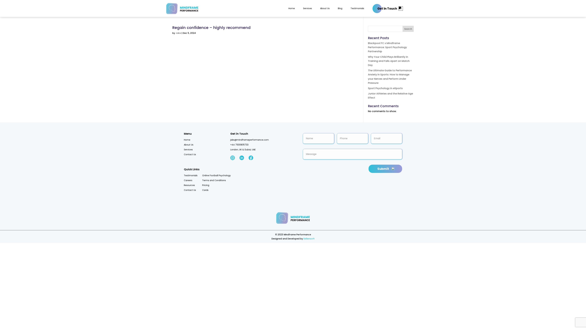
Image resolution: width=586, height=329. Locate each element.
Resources (189, 185)
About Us (325, 8)
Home (291, 8)
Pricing (205, 185)
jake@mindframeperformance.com (249, 139)
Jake (178, 33)
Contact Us (190, 154)
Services (307, 8)
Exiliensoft (309, 238)
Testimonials (357, 8)
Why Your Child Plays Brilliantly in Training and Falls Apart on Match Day (389, 61)
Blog (340, 8)
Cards (205, 190)
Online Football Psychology (216, 175)
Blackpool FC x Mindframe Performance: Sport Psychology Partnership (387, 47)
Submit (383, 169)
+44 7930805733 (239, 144)
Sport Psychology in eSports (385, 88)
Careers (188, 180)
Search (408, 28)
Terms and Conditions (214, 180)
